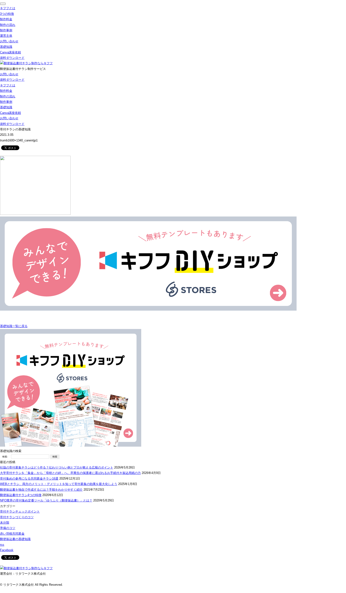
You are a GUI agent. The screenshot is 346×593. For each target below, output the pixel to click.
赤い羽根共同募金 (12, 533)
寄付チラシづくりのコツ (17, 517)
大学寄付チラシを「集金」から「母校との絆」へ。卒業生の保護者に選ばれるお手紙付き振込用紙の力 (70, 473)
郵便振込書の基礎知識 (15, 539)
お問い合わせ (9, 41)
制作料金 (6, 19)
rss (2, 544)
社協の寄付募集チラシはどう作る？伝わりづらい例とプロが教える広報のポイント (56, 467)
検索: (5, 456)
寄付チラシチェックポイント (20, 511)
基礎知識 (6, 46)
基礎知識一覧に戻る (14, 326)
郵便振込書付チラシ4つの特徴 (20, 495)
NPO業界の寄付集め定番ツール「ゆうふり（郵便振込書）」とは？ (46, 500)
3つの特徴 (7, 14)
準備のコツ (7, 528)
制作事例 (6, 30)
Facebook (6, 550)
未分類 (4, 522)
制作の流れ (7, 25)
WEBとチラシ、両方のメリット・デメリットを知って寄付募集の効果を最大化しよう (58, 484)
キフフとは (7, 8)
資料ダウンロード (12, 58)
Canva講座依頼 (10, 52)
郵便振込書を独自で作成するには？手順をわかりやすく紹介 (41, 489)
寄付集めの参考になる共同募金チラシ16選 (29, 478)
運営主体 (6, 35)
